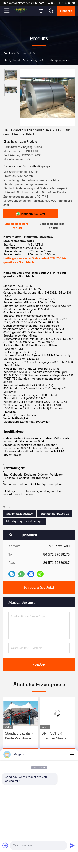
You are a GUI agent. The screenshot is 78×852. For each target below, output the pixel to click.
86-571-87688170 (62, 3)
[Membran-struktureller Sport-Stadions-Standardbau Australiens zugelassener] (58, 713)
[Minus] (72, 754)
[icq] (40, 574)
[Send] (72, 845)
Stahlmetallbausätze (19, 513)
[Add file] (5, 845)
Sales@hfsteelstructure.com (25, 3)
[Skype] (11, 574)
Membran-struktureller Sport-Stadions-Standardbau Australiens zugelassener (56, 736)
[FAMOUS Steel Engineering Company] (20, 11)
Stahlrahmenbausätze (54, 513)
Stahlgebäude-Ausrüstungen (22, 60)
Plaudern (66, 10)
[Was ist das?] (21, 574)
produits (26, 53)
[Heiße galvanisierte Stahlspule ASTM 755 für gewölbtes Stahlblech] (47, 97)
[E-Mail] (30, 574)
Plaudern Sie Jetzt (39, 587)
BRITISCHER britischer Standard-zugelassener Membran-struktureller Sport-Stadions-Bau (20, 736)
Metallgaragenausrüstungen (24, 521)
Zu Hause (9, 53)
